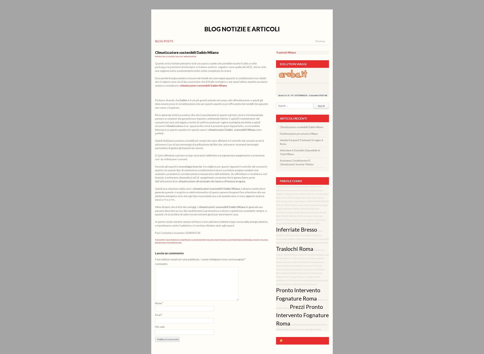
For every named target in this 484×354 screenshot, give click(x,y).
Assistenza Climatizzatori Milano (197, 240)
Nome (159, 303)
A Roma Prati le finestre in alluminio (312, 239)
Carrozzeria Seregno (313, 216)
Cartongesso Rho (312, 277)
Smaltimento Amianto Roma (311, 255)
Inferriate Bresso (296, 229)
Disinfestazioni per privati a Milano (299, 133)
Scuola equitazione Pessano (304, 284)
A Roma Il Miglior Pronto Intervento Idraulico (302, 273)
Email (158, 314)
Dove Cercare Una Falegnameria (291, 242)
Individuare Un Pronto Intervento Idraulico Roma (298, 280)
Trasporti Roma (297, 277)
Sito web (160, 326)
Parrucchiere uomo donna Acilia (306, 329)
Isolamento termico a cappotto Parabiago (308, 205)
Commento (161, 263)
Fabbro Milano (282, 277)
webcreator (190, 56)
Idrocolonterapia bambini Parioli (311, 212)
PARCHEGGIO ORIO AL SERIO (289, 216)
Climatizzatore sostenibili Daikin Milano (247, 240)
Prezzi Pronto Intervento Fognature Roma (302, 315)
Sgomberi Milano (284, 220)
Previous (320, 41)
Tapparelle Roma (284, 208)
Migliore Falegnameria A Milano (291, 194)
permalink (176, 243)
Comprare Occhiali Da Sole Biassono (306, 190)
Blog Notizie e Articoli (242, 29)
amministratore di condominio (290, 265)
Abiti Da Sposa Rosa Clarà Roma (302, 197)
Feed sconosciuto (298, 340)
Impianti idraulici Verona (287, 186)
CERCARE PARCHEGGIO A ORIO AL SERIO (301, 223)
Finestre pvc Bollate (285, 239)
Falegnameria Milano (318, 242)
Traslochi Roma (294, 248)
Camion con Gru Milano (303, 220)
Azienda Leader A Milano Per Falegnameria (303, 262)
